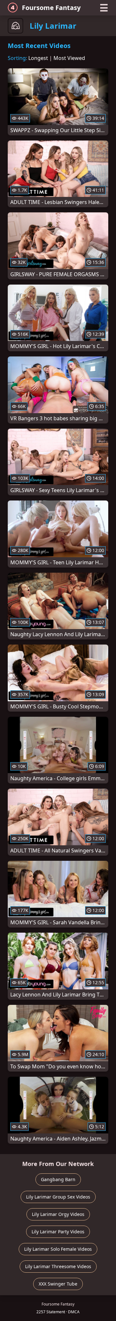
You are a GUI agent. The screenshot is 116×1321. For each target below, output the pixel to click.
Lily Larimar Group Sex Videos (58, 1197)
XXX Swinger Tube (58, 1284)
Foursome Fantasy (51, 7)
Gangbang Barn (58, 1179)
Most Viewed (69, 58)
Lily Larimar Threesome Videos (58, 1266)
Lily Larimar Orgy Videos (58, 1214)
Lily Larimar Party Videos (58, 1232)
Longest (38, 58)
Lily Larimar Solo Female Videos (58, 1249)
